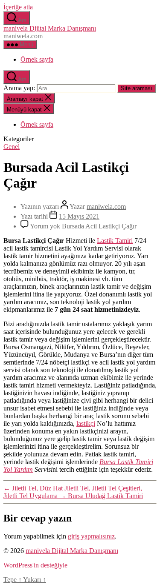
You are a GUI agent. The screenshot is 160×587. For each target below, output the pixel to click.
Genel (11, 146)
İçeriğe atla (18, 7)
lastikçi (85, 423)
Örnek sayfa (36, 59)
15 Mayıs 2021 (79, 216)
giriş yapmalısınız (91, 536)
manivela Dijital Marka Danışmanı (49, 28)
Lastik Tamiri (115, 240)
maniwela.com (106, 206)
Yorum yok (83, 226)
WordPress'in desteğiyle (35, 565)
